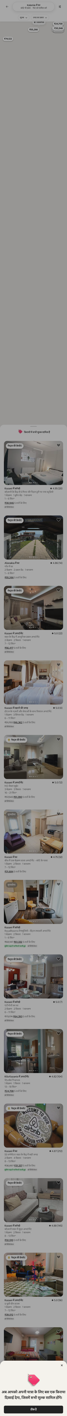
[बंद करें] (61, 1365)
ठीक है (33, 1409)
